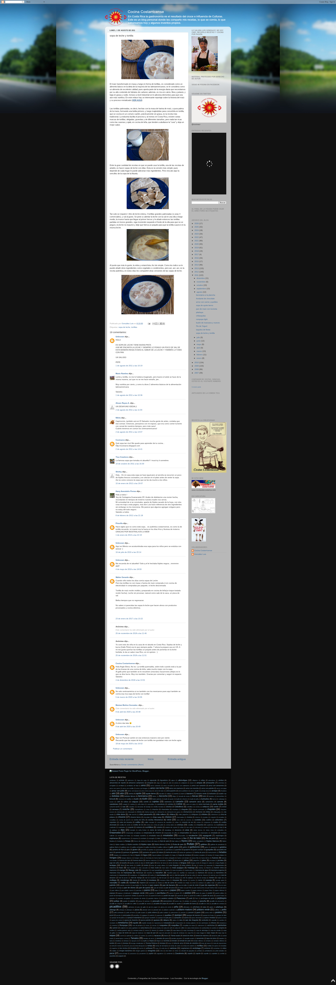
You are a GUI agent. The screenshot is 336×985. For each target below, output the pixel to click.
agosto (200, 292)
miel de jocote (123, 878)
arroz (143, 785)
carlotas (170, 804)
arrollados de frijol (132, 785)
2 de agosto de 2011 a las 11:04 (129, 410)
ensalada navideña (139, 835)
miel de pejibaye (188, 878)
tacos (166, 936)
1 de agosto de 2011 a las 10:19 (129, 366)
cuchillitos (149, 827)
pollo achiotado (119, 912)
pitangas (129, 910)
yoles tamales (219, 951)
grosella (143, 849)
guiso (154, 852)
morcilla (143, 880)
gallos (185, 847)
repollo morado (146, 923)
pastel (210, 893)
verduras (207, 948)
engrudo (195, 833)
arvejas (215, 791)
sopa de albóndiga (202, 930)
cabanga (221, 799)
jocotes (221, 860)
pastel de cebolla (130, 895)
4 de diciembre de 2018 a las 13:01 (130, 680)
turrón (141, 948)
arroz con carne (115, 788)
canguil (125, 804)
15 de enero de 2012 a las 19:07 (129, 483)
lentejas (113, 865)
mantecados (189, 870)
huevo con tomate (183, 858)
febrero (200, 355)
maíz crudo (155, 868)
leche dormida (173, 863)
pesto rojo (178, 901)
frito (169, 844)
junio (199, 341)
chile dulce (120, 814)
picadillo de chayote (116, 903)
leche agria (150, 863)
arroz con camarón (199, 786)
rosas (147, 925)
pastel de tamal (182, 895)
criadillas (190, 825)
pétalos (187, 901)
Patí (196, 898)
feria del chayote (175, 838)
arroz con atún (168, 785)
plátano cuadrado (169, 910)
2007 (197, 373)
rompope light (202, 319)
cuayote (130, 827)
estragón (151, 838)
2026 (197, 223)
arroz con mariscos (176, 788)
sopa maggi (200, 933)
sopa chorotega (188, 930)
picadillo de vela (204, 903)
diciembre (201, 278)
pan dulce (180, 888)
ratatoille (214, 920)
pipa (204, 907)
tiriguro (159, 941)
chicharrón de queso (173, 812)
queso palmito (146, 920)
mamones (113, 870)
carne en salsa (191, 804)
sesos (147, 930)
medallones (133, 875)
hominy (210, 855)
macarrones (219, 865)
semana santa (137, 930)
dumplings (168, 830)
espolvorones (125, 838)
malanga (191, 868)
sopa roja (221, 933)
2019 (197, 248)
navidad (132, 883)
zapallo (190, 953)
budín (145, 799)
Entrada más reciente (122, 759)
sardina (112, 930)
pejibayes (221, 898)
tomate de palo (185, 941)
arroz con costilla (128, 788)
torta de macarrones (220, 943)
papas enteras (197, 890)
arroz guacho (171, 791)
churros (197, 817)
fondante (120, 841)
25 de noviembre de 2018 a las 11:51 (131, 655)
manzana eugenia (217, 870)
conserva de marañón (164, 822)
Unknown (120, 337)
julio (198, 337)
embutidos (220, 830)
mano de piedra (177, 870)
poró (198, 912)
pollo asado (141, 912)
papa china (164, 890)
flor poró (221, 838)
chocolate (147, 817)
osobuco (201, 883)
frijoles (185, 841)
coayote (213, 817)
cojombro (113, 822)
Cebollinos (179, 807)
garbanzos (195, 847)
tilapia (151, 941)
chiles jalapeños (183, 814)
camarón (179, 801)
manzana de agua (201, 870)
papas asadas (185, 890)
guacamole (159, 849)
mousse (175, 880)
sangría (221, 928)
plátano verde (203, 909)
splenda (128, 935)
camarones (209, 802)
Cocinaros (120, 440)
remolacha (123, 922)
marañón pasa (171, 873)
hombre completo (199, 855)
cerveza (115, 809)
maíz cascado (143, 868)
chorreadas (180, 817)
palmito (113, 885)
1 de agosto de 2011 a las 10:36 (129, 395)
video (224, 948)
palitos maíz (210, 883)
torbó (118, 943)
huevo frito (195, 858)
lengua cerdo (195, 863)
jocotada (212, 860)
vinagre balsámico (125, 951)
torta (169, 943)
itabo (170, 860)
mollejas (113, 880)
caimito (146, 802)
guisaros (146, 852)
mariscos (201, 873)
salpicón (123, 928)
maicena (113, 868)
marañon (149, 873)
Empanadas (115, 832)
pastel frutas (220, 895)
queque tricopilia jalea (165, 917)
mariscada (191, 873)
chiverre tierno (135, 817)
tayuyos (134, 941)
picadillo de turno (189, 904)
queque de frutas (208, 915)
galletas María (114, 847)
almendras (211, 780)
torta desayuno (140, 946)
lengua (183, 863)
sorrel (122, 935)
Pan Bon (144, 885)
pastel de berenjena (116, 895)
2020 (197, 244)
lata (142, 863)
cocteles (197, 820)
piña (176, 907)
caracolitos (150, 804)
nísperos (143, 883)
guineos (135, 852)
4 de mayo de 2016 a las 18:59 (128, 569)
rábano (166, 920)
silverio (154, 930)
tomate (174, 941)
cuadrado (113, 827)
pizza (137, 910)
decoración (213, 827)
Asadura (223, 791)
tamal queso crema (122, 938)
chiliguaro (194, 814)
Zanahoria (179, 953)
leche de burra (161, 863)
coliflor (138, 822)
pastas (188, 893)
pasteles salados (167, 898)
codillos (209, 820)
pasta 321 (179, 893)
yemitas (199, 951)
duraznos (178, 830)
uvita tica (164, 948)
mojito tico (220, 878)
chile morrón (132, 814)
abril (199, 348)
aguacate (153, 780)
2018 (197, 251)
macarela (209, 865)
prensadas (127, 915)
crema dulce (170, 825)
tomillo (112, 943)
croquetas (199, 825)
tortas (150, 946)
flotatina (112, 841)
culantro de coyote (171, 827)
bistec (154, 796)
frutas (190, 844)
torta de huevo (206, 943)
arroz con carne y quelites (207, 302)
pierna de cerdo (166, 907)
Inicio (151, 759)
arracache (210, 783)
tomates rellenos (219, 941)
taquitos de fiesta (203, 330)
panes (147, 890)
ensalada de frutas (124, 835)
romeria (114, 925)
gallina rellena (162, 847)
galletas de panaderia (217, 844)
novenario (152, 883)
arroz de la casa (146, 791)
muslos (192, 880)
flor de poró (210, 838)
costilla (215, 822)
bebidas (115, 796)
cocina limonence (155, 820)
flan (185, 838)
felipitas (165, 838)
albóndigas (182, 780)
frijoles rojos (146, 844)
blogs (174, 796)
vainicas (173, 948)
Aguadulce (164, 780)
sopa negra (211, 933)
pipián (211, 907)
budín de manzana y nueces (208, 323)
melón (152, 875)
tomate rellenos (198, 941)
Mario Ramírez (122, 374)
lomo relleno (186, 865)
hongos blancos (126, 858)
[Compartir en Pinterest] (163, 323)
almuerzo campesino (136, 783)
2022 (197, 237)
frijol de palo (164, 841)
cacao (112, 802)
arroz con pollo (118, 791)
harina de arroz (171, 852)
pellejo (116, 901)
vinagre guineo (140, 951)
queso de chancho (131, 920)
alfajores (195, 780)
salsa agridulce (133, 928)
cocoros (188, 820)
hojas (174, 855)
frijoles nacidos (133, 844)
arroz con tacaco (133, 791)
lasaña (124, 863)
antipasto (184, 783)
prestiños (136, 915)
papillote (151, 893)
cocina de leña (139, 820)
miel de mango (136, 878)
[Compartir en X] (158, 323)
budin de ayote (169, 799)
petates (194, 901)
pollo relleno (152, 912)
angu (158, 783)
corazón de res (187, 822)
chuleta (189, 817)
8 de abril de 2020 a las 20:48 (128, 712)
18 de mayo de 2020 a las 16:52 (129, 744)
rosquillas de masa (189, 925)
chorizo (168, 817)
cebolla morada (158, 807)
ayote (138, 793)
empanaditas (184, 833)
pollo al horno (130, 912)
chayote (184, 809)
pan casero (154, 885)
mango (122, 870)
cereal (224, 807)
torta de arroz (178, 943)
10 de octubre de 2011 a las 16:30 (130, 464)
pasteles (112, 898)
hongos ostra (138, 858)
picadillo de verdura (218, 903)
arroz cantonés (156, 785)
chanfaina (175, 809)
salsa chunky (156, 928)
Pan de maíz (222, 885)
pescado (156, 901)
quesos (157, 920)
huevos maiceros (151, 860)
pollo (224, 909)
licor (122, 865)
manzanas (128, 873)
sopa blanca (176, 930)
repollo (135, 923)
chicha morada (149, 812)
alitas (203, 780)
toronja (125, 943)
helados (222, 852)
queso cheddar (209, 918)
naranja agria (220, 880)
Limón (138, 865)
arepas (199, 783)
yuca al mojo (123, 953)
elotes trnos (210, 830)
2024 (197, 230)
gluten (135, 850)
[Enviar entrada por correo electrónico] (149, 324)
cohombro (219, 820)
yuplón (151, 953)
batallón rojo (222, 793)
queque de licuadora (118, 917)
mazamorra (123, 875)
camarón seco (195, 802)
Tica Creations (122, 457)
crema (148, 825)
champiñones (139, 809)
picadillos (115, 906)
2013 (197, 268)
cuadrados (121, 827)
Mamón (208, 868)
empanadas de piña (170, 833)
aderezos (131, 780)
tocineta (166, 941)
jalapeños (196, 860)
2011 (197, 275)
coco (169, 819)
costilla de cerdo (124, 825)
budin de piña (194, 799)
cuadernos (209, 825)
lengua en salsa (207, 863)
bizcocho (163, 796)
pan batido (136, 885)
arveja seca (205, 791)
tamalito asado (189, 938)
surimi (150, 935)
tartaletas (118, 941)
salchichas (211, 925)
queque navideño (150, 917)
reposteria (157, 923)
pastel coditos (219, 893)
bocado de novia (184, 796)
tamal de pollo (216, 935)
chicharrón (160, 812)
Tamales (135, 938)
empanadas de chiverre (152, 833)
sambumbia (205, 928)
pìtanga (121, 910)
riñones (213, 923)
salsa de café (168, 928)
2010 (197, 363)
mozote (185, 880)
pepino (132, 901)
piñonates (186, 907)
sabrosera (201, 925)
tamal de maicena (202, 936)
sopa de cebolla (215, 930)
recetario (112, 923)
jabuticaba (178, 860)
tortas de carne (175, 946)
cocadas (221, 817)
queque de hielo (221, 915)
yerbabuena (208, 951)
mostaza (152, 880)
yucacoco (133, 953)
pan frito (188, 888)
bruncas (121, 799)
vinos (176, 951)
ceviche (126, 809)
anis (170, 783)
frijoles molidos (120, 844)
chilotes (204, 814)
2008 (197, 369)
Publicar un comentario (122, 749)
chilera (172, 814)
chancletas (165, 809)
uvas (157, 948)
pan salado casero (127, 890)
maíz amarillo (131, 868)
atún (122, 793)
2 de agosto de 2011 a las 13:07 (129, 432)
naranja (209, 880)
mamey (200, 868)
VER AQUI (137, 100)
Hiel (131, 855)
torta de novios (116, 946)
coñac (177, 822)
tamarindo (200, 938)
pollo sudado (164, 912)
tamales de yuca (163, 938)
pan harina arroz (199, 888)
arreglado (113, 785)
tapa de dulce (211, 938)
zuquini (121, 956)
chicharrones (188, 812)
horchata (148, 858)
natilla (123, 883)
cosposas (207, 822)
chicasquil (131, 812)
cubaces (139, 827)
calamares (168, 802)
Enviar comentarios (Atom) (132, 765)
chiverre (121, 817)
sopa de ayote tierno (204, 305)
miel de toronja (201, 878)
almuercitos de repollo (118, 783)
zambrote (169, 953)
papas (173, 890)
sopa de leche (124, 327)
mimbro (211, 878)
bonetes (211, 796)
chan (147, 809)
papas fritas (208, 890)
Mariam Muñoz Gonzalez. (127, 705)
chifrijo (208, 812)
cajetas (155, 801)
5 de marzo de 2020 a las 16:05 (129, 697)
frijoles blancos (212, 841)
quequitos (177, 918)
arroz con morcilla (192, 788)
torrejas (162, 943)
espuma (135, 838)
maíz (121, 868)
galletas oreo (125, 847)
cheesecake (121, 812)
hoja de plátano (157, 855)
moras (135, 880)
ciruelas (205, 817)
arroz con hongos (142, 788)
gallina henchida (150, 847)
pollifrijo (216, 910)
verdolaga (196, 948)
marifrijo (182, 873)
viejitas (114, 951)
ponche (183, 912)
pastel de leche (156, 895)
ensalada (214, 833)
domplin (132, 830)
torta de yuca (128, 946)
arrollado (121, 785)
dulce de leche (155, 830)
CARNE (179, 804)
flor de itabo (195, 838)
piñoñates (196, 907)
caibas (126, 802)
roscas (154, 925)
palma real (220, 883)
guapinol (187, 850)
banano (190, 794)
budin (136, 799)
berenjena (143, 796)
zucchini (113, 956)
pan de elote (194, 885)
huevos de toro (124, 860)
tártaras (126, 941)
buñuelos (205, 799)
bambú (176, 793)
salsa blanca (145, 928)
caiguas (135, 802)
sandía (214, 928)
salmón (115, 928)
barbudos (212, 794)
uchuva (149, 948)
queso (186, 918)
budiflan (129, 799)
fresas (127, 841)
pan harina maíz (212, 888)
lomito (146, 865)
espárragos (220, 836)
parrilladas (161, 893)
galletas (204, 844)
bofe (204, 796)
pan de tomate (158, 888)
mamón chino (219, 868)
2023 (197, 234)
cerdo (216, 807)
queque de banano (193, 915)
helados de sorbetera (120, 855)
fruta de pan (178, 844)
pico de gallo (141, 907)
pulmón (152, 915)
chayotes (211, 809)
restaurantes (179, 923)
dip (221, 827)
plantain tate (157, 910)
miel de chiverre (203, 875)
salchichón (222, 925)
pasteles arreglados (124, 898)
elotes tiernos (197, 830)
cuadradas (220, 825)
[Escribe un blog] (156, 323)
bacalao (161, 793)
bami (182, 793)
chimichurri (214, 814)
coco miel (180, 820)
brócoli (112, 799)
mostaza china (164, 880)
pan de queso (144, 888)
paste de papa (200, 893)
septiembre (201, 289)
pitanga (113, 910)
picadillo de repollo (175, 903)
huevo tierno (205, 858)
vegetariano (185, 948)
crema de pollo (158, 825)
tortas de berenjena (162, 946)
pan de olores (129, 888)
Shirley (119, 472)
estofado (143, 838)
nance (200, 880)
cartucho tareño (115, 807)
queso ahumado (196, 917)
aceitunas (113, 780)
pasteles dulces (153, 898)
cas (123, 807)
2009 (197, 366)
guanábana (169, 849)
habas (161, 852)
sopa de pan (151, 933)
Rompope (124, 925)
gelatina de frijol (118, 850)
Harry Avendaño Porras (126, 491)
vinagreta (151, 951)
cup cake (189, 827)
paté (190, 898)
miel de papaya (175, 878)
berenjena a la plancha (205, 295)
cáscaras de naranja (143, 807)
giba (128, 850)
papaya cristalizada (124, 893)
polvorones (174, 912)
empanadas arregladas (133, 833)
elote (187, 830)
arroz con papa (221, 788)
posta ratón (208, 912)
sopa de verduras (179, 933)
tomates (208, 941)
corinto (198, 822)
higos (145, 855)
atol (113, 793)
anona (176, 783)
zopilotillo (214, 953)
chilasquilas (201, 316)
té (139, 941)
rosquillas (175, 925)
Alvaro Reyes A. (123, 403)
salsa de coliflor (180, 928)
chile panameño (145, 814)
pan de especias (208, 885)
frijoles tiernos (160, 844)
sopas (112, 935)
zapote (198, 953)
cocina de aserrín (125, 820)
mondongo (124, 880)
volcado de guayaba (187, 951)
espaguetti (207, 836)
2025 (197, 227)
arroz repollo (195, 791)
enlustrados (204, 833)
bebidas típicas (129, 796)
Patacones (181, 898)
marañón (159, 873)
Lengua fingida (219, 863)
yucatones (142, 953)
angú (164, 783)
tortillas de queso (212, 946)
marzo (199, 351)
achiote (121, 780)
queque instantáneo (134, 918)
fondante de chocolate (205, 299)
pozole (118, 915)
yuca (112, 953)
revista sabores (191, 923)
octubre (200, 285)
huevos (215, 858)
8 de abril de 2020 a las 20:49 (128, 727)
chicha (139, 812)
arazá (192, 783)
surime (143, 935)
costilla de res (138, 825)
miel (170, 875)
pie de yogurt (153, 907)
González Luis (200, 554)
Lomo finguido (173, 865)
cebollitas (190, 807)
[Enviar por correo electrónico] (153, 323)
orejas (187, 883)
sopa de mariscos (137, 933)
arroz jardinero (183, 791)
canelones (114, 804)
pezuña (203, 901)
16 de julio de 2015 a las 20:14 (128, 552)
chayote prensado (198, 809)
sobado (161, 930)
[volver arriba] (333, 982)
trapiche (114, 948)
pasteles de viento (139, 898)
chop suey (157, 817)
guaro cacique (198, 850)
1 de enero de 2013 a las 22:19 (129, 535)
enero (199, 358)
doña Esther (142, 830)
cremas (180, 825)
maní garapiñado (156, 870)
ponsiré (191, 912)
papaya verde (139, 893)
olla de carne (169, 883)
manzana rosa (115, 873)
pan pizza (223, 888)
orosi (193, 883)
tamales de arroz (148, 938)
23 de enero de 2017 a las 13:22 (129, 619)
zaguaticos (160, 953)
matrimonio (113, 875)
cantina (132, 804)
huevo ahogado (170, 858)
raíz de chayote (191, 920)
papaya (112, 893)
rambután (205, 920)
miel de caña (191, 875)
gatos (206, 847)
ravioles (221, 920)
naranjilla (113, 883)
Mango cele (133, 870)
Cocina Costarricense (125, 663)
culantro (159, 827)
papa (156, 890)
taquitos (221, 938)
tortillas (134, 327)
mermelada (161, 875)
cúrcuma (198, 827)
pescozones (167, 901)
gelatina (223, 847)
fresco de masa (152, 841)
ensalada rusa (154, 836)
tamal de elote (188, 936)
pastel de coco (143, 895)
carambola (161, 804)
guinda (118, 852)
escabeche (193, 836)
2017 (197, 254)
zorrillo (222, 953)
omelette (180, 883)
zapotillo (206, 953)
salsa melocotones (193, 928)
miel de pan (163, 878)
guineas (126, 852)
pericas (147, 901)
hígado (137, 855)
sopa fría (190, 933)
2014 (197, 265)
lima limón (130, 865)
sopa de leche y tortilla (205, 333)
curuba (205, 827)
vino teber (169, 951)
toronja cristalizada (137, 943)
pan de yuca (170, 888)
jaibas (186, 860)
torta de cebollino (192, 943)
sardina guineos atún (123, 930)
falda (158, 838)
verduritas (216, 948)
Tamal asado (175, 936)
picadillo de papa (160, 904)
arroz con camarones (216, 786)
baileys (169, 793)
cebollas (169, 807)
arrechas (221, 783)
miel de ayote (179, 875)
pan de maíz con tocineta (206, 309)
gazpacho (214, 847)
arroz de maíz (159, 791)
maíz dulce (165, 868)
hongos (113, 857)
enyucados (181, 835)
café (118, 802)
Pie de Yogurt (201, 326)
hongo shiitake (219, 855)
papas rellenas (219, 890)
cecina (197, 807)
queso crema (222, 917)
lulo (195, 865)
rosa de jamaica (137, 925)
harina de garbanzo (186, 852)
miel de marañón (150, 878)
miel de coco (215, 875)
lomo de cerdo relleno (158, 865)
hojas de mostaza (184, 855)
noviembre (201, 282)
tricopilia (133, 948)
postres (218, 912)
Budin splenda (156, 799)
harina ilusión (212, 852)
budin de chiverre (181, 799)
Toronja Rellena (151, 943)
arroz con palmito (207, 788)
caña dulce (141, 804)
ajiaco (173, 780)
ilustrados (162, 860)
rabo (180, 920)
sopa (168, 930)
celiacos (205, 807)
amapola (150, 783)
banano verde (201, 794)
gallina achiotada (137, 847)
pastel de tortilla (195, 895)
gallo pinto (174, 847)
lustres (201, 865)
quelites (168, 915)
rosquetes (163, 925)
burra (214, 799)
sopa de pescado (164, 933)
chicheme (199, 812)
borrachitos (220, 796)
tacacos (157, 936)
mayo (199, 344)
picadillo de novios (145, 903)
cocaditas (113, 820)
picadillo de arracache (217, 901)
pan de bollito (183, 885)
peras (140, 901)
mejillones (143, 875)
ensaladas (168, 835)
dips (123, 830)
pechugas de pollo (207, 898)
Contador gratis (196, 387)
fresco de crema (139, 841)
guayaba (209, 850)
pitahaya (199, 312)
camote (220, 802)
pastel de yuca (208, 896)
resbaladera (167, 923)
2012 (197, 272)
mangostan (145, 870)
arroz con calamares (182, 785)
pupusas (159, 915)
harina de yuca (200, 852)
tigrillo (145, 941)
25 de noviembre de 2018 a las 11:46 (131, 633)
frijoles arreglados (198, 841)
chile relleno (161, 814)
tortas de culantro (188, 946)
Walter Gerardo (122, 577)
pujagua (144, 915)
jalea (204, 860)
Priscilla (119, 523)
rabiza (174, 920)
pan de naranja (116, 888)
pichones (131, 907)
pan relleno (115, 890)
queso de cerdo (117, 920)
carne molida (218, 804)
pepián (125, 901)
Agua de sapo (142, 780)
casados (131, 807)
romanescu (222, 923)
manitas (167, 870)
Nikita (118, 418)
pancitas (138, 890)
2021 (197, 241)
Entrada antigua (177, 759)
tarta (111, 941)
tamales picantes (176, 938)
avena (131, 794)
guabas (151, 849)
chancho (155, 809)
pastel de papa (169, 896)
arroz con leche (157, 788)
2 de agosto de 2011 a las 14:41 (129, 449)
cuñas (182, 827)
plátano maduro (185, 909)
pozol (112, 915)
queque (178, 915)
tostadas (223, 946)
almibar (221, 780)
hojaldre (166, 855)
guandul (178, 850)
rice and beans (203, 923)
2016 (197, 258)
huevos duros (138, 860)
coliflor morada (149, 822)
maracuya (139, 873)
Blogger (205, 978)
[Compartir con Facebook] (161, 323)
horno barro (158, 858)
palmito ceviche (125, 885)
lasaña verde (134, 863)
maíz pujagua (178, 868)
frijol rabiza (175, 841)
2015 (197, 261)
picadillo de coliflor (130, 903)
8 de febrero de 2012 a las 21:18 (129, 515)
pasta (171, 893)
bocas (195, 796)
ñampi (160, 883)
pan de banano (169, 885)
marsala (210, 873)
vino (161, 951)
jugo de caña (114, 863)
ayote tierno (151, 794)
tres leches (123, 948)
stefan (136, 935)
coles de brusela (126, 822)
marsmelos (220, 873)
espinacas (114, 838)
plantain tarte (147, 910)
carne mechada (204, 804)
